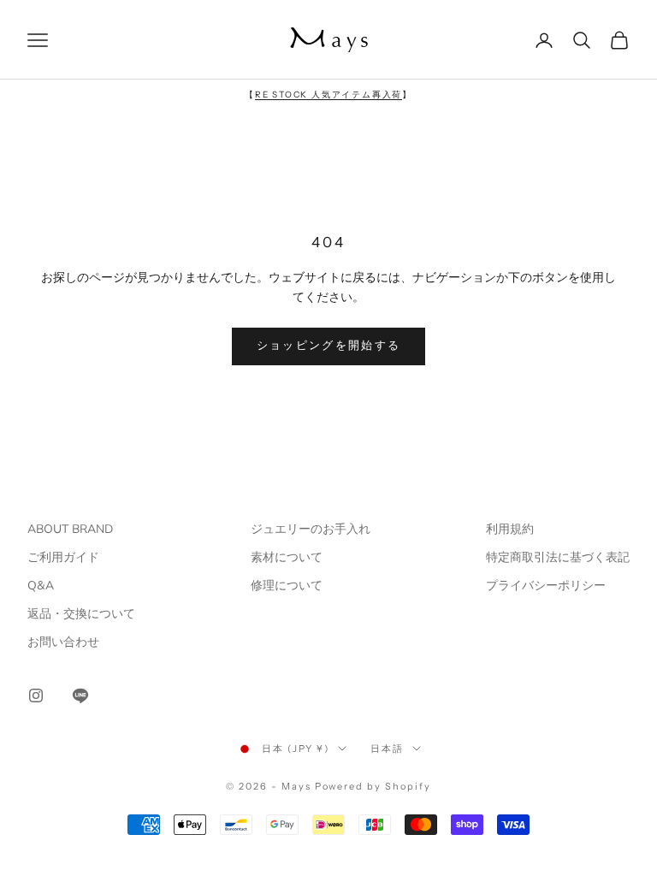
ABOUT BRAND (70, 529)
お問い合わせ (63, 642)
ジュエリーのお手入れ (310, 529)
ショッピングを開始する (329, 345)
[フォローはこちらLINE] (80, 695)
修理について (287, 585)
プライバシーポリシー (546, 585)
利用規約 (510, 529)
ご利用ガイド (63, 557)
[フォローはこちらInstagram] (35, 695)
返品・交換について (81, 614)
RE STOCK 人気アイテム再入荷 (328, 94)
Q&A (40, 585)
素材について (287, 557)
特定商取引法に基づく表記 (558, 557)
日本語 (387, 749)
